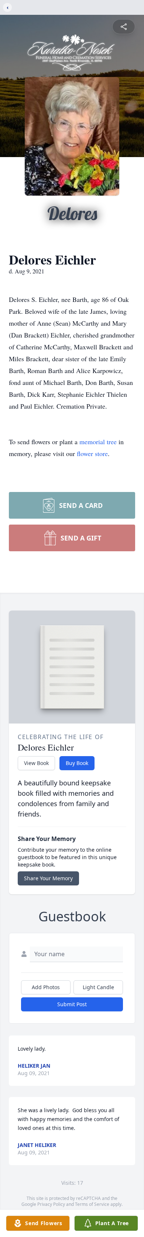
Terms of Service (92, 1204)
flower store (92, 453)
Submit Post (72, 1004)
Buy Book (77, 763)
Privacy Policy (51, 1204)
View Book (36, 763)
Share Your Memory (48, 878)
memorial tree (98, 441)
